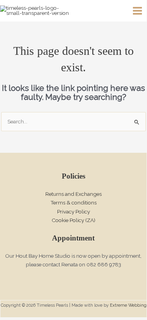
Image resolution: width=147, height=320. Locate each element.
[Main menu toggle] (137, 11)
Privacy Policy (73, 211)
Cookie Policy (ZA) (73, 220)
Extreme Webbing (128, 305)
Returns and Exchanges (73, 194)
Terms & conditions (73, 202)
